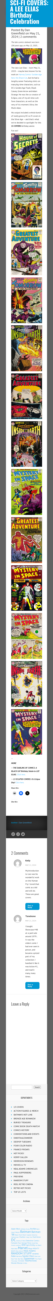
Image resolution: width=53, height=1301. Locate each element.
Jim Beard (38, 1245)
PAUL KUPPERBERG (22, 1172)
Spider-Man (28, 1256)
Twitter (23, 834)
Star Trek (14, 1259)
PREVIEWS (18, 1176)
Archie (33, 1228)
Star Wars (21, 1259)
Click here (21, 774)
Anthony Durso (25, 1229)
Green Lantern (16, 1245)
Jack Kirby (30, 1245)
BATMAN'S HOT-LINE (23, 1114)
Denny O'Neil (20, 1241)
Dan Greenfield (20, 31)
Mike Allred (19, 1251)
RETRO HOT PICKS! (22, 1188)
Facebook (18, 834)
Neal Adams (30, 1250)
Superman (29, 1258)
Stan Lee (37, 1256)
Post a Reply (30, 906)
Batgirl (17, 1232)
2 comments (28, 37)
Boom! (17, 1235)
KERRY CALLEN (20, 1157)
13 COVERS (19, 1107)
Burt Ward (22, 1235)
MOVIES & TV (20, 1165)
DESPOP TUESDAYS (22, 1141)
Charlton (22, 1237)
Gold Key (35, 1243)
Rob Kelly (19, 1256)
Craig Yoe (29, 1237)
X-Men (25, 1263)
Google (13, 834)
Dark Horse (37, 1237)
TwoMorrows (31, 1260)
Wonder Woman (17, 1263)
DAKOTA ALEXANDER (23, 1138)
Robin (13, 1256)
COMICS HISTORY (21, 1130)
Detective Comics (32, 1240)
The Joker (14, 1261)
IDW (23, 1244)
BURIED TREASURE (22, 1122)
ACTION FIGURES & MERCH (26, 1111)
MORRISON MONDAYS (23, 1161)
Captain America (32, 1235)
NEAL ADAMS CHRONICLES (25, 1168)
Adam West (15, 1229)
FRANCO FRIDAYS (21, 1149)
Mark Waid (14, 1248)
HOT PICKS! (19, 1153)
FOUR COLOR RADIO (23, 1145)
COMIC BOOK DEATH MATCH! (27, 1126)
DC (13, 1239)
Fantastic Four (16, 1243)
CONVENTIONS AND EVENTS (26, 1134)
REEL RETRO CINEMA (23, 1184)
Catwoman (15, 1237)
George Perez (26, 1243)
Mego (30, 1248)
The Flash (38, 1259)
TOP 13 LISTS (20, 1192)
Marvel (23, 1248)
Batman (25, 1232)
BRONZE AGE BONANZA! (25, 1118)
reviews (35, 1253)
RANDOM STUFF (21, 1180)
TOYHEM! (21, 1261)
